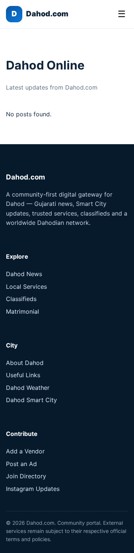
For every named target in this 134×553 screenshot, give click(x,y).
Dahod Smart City (31, 400)
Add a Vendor (25, 451)
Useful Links (23, 375)
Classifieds (21, 299)
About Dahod (25, 362)
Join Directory (26, 476)
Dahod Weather (28, 387)
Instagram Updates (33, 488)
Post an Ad (21, 464)
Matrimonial (22, 311)
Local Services (26, 286)
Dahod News (24, 274)
